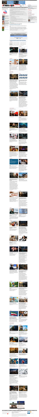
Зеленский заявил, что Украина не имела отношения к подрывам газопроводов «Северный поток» (23, 54)
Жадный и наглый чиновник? (22, 241)
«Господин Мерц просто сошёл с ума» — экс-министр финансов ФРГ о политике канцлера (13, 54)
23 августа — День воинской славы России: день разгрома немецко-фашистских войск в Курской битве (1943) (23, 303)
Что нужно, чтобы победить (12, 353)
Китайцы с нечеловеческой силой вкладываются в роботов (13, 364)
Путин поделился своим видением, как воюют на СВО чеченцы (23, 331)
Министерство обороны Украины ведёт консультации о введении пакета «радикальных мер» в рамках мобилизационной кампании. (13, 254)
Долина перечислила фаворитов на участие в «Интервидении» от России (6, 16)
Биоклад (23, 0)
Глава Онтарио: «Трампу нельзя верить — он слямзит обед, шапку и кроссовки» (18, 8)
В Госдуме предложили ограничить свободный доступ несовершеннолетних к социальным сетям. (13, 244)
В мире (12, 7)
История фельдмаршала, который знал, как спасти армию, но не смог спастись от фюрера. (13, 130)
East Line (20, 40)
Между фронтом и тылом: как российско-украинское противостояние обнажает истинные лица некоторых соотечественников (13, 376)
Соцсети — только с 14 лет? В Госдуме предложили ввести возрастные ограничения (13, 242)
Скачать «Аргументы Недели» (10, 0)
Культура (26, 7)
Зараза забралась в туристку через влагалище (15, 16)
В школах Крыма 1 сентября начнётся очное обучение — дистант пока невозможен (13, 227)
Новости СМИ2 (29, 13)
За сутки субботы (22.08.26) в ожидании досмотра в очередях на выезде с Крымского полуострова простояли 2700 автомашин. (13, 344)
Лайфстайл (21, 7)
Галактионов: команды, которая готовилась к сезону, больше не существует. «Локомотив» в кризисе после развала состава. (13, 333)
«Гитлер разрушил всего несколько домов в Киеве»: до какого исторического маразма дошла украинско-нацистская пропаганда (13, 179)
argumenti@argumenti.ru (19, 411)
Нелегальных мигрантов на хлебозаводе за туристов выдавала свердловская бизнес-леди (23, 392)
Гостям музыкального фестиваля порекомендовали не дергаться (22, 152)
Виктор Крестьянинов (30, 7)
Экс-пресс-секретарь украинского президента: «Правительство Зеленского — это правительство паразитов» (23, 354)
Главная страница (4, 0)
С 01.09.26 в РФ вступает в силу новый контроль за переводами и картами (13, 270)
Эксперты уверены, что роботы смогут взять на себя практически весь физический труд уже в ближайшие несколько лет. (23, 376)
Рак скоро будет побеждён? (21, 364)
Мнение (26, 0)
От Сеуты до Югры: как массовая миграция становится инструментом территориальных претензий (22, 97)
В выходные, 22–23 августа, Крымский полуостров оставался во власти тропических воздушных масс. (13, 304)
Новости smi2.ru (11, 72)
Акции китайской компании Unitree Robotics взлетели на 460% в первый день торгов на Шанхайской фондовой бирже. (13, 366)
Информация (33, 22)
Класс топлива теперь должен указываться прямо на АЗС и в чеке (13, 139)
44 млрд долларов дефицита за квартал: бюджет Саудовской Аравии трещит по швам (19, 13)
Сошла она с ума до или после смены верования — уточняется (22, 165)
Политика (3, 7)
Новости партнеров (30, 22)
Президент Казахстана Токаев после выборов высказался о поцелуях (13, 97)
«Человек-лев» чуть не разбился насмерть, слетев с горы (22, 178)
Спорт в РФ (28, 0)
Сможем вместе (15, 0)
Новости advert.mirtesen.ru (5, 25)
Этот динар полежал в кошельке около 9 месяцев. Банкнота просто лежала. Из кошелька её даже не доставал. (22, 216)
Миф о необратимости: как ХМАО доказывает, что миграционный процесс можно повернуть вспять (23, 288)
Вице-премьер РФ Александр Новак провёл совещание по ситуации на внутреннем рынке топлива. (13, 141)
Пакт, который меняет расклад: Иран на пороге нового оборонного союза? (17, 11)
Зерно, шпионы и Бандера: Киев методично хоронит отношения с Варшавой (32, 8)
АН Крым (21, 0)
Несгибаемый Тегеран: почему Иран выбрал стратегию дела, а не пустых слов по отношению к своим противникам (13, 81)
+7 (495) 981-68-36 (15, 411)
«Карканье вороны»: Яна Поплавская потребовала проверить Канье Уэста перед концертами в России (6, 23)
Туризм (23, 7)
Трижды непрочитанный (13, 17)
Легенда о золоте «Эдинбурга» (22, 128)
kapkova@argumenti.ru (17, 412)
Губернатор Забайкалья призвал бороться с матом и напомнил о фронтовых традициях (23, 317)
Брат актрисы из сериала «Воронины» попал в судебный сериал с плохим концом (18, 19)
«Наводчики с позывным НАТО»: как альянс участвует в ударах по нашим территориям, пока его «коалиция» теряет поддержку (32, 18)
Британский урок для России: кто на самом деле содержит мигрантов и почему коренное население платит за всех (23, 198)
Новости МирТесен (11, 323)
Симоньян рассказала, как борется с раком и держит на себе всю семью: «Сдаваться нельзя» (6, 21)
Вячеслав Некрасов (24, 40)
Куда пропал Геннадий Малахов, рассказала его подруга (6, 18)
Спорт (17, 7)
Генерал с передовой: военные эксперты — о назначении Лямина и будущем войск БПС (13, 215)
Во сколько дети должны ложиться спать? (13, 197)
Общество (10, 7)
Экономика (6, 7)
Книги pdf (18, 0)
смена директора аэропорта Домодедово (14, 40)
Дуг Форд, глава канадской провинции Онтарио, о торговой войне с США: (16, 45)
